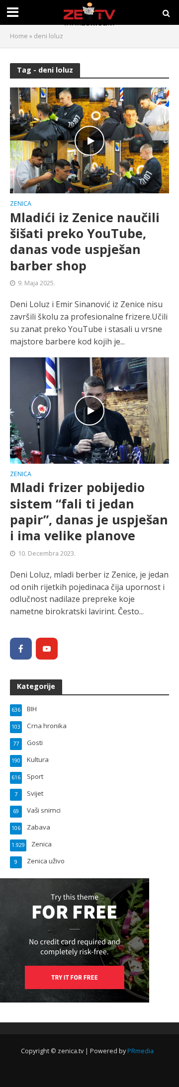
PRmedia (140, 1051)
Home (19, 36)
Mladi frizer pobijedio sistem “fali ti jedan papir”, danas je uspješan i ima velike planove (89, 511)
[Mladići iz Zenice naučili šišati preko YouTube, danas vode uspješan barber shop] (89, 139)
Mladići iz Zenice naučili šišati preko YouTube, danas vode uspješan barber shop (85, 241)
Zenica (20, 204)
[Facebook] (21, 649)
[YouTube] (47, 649)
